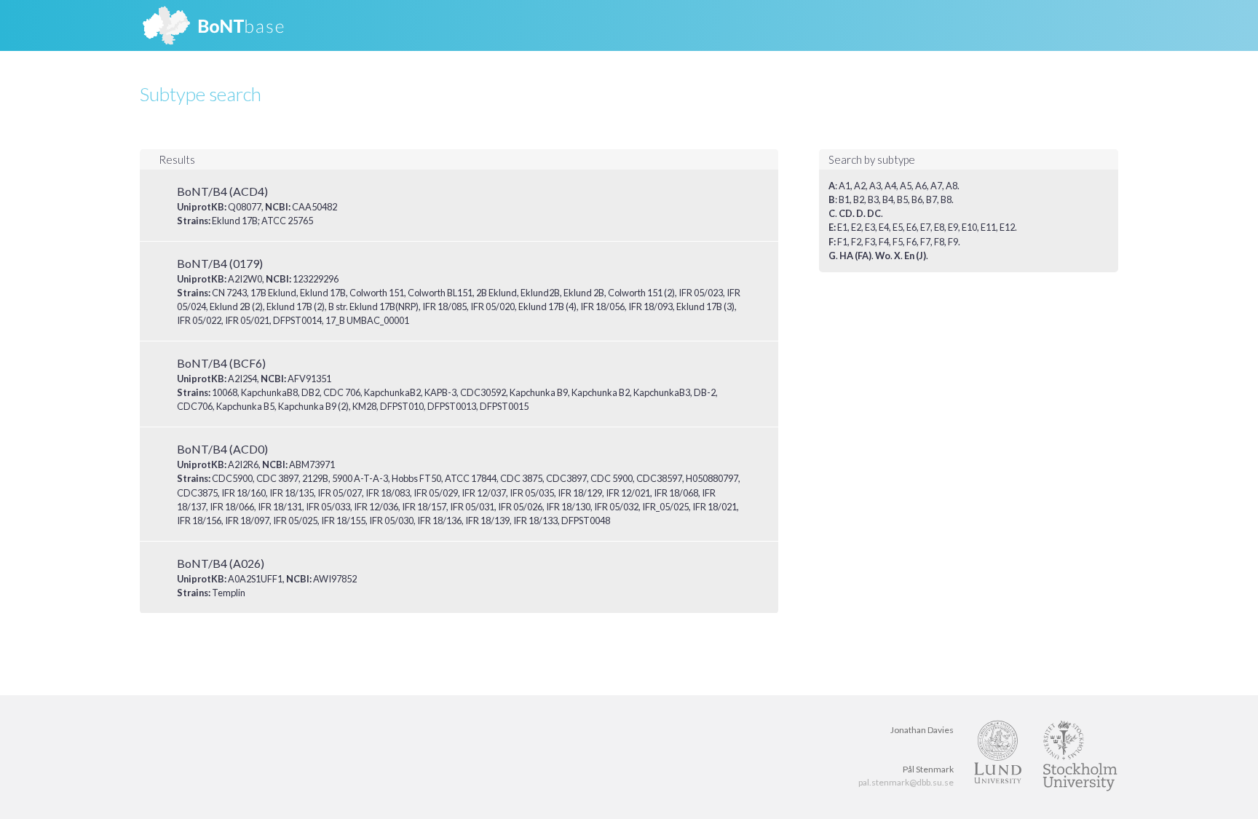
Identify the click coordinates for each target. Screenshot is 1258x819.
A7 (936, 185)
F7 (925, 242)
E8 (939, 227)
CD (845, 213)
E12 (1007, 227)
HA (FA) (855, 255)
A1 (844, 185)
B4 (887, 199)
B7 (931, 199)
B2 (858, 199)
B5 (902, 199)
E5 (898, 227)
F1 (842, 242)
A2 (860, 185)
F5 (898, 242)
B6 (916, 199)
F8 (939, 242)
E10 (969, 227)
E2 (856, 227)
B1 (844, 199)
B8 (946, 199)
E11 (988, 227)
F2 (856, 242)
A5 (905, 185)
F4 (884, 242)
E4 (884, 227)
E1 (842, 227)
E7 (925, 227)
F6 (911, 242)
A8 (951, 185)
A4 (890, 185)
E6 (911, 227)
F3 (870, 242)
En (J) (915, 255)
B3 (873, 199)
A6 (921, 185)
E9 (953, 227)
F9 (953, 242)
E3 (870, 227)
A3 (875, 185)
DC (874, 213)
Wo (882, 255)
